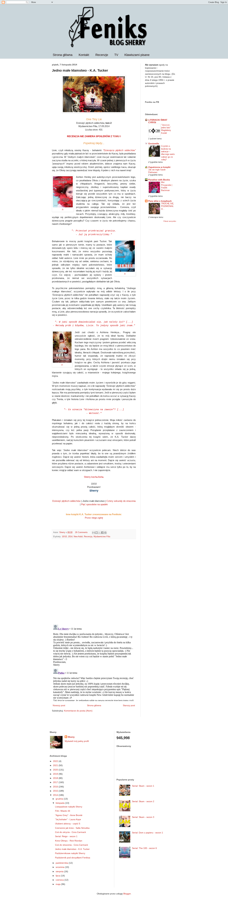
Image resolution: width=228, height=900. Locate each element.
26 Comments (81, 532)
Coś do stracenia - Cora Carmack (71, 845)
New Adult (78, 536)
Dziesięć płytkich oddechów (66, 501)
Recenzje (101, 55)
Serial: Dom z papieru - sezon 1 (147, 832)
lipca (58, 875)
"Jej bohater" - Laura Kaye (68, 819)
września (60, 867)
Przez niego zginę (94, 517)
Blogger (127, 893)
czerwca (60, 880)
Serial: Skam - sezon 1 (143, 786)
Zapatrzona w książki (159, 167)
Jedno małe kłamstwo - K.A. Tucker (72, 849)
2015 (56, 791)
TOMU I (117, 136)
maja (58, 884)
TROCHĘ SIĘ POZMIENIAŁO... (167, 206)
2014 (70, 536)
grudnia (60, 798)
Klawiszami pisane (137, 55)
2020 (56, 769)
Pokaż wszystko (169, 221)
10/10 (64, 536)
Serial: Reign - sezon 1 (66, 836)
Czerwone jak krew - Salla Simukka (72, 828)
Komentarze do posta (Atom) (78, 710)
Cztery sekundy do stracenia (121, 501)
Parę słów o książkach (160, 201)
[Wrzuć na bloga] (96, 532)
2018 (56, 778)
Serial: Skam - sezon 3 (143, 817)
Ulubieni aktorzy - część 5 (67, 823)
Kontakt (84, 55)
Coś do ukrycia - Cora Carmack (70, 832)
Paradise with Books (159, 179)
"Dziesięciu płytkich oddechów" (119, 150)
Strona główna (62, 55)
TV (116, 55)
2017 (56, 782)
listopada (60, 803)
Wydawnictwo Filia (102, 536)
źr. (63, 209)
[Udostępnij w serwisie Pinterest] (105, 532)
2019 (56, 774)
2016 (56, 786)
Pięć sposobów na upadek (94, 504)
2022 (56, 761)
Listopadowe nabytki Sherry (68, 806)
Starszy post (129, 705)
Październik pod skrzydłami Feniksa (72, 857)
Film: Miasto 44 (62, 811)
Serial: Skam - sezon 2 (143, 801)
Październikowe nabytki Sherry (70, 853)
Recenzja (88, 536)
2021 (56, 765)
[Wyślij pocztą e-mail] (93, 532)
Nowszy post (59, 705)
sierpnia (60, 871)
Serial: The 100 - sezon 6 (144, 848)
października (62, 863)
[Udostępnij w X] (99, 532)
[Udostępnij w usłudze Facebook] (102, 532)
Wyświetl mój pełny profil (77, 741)
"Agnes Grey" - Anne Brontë (68, 815)
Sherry (71, 737)
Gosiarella (153, 143)
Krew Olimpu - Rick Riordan (68, 840)
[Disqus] (94, 582)
